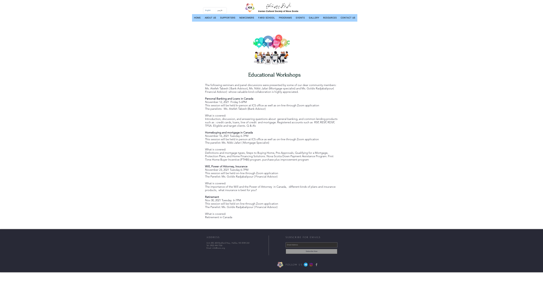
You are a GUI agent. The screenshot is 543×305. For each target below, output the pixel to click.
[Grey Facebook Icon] (316, 265)
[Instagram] (311, 265)
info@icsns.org (218, 248)
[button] (210, 18)
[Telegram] (306, 265)
